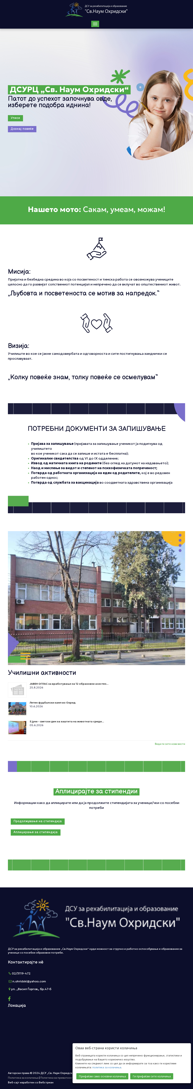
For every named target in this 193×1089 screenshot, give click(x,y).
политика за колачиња (106, 1067)
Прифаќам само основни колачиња (102, 1076)
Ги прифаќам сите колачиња (152, 1076)
